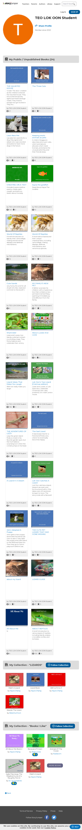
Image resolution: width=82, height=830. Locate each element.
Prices (52, 811)
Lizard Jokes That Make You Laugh (14, 383)
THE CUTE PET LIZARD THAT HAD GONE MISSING (40, 532)
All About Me (12, 629)
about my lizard (14, 579)
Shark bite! (11, 333)
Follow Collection (59, 665)
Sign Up (74, 12)
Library (49, 4)
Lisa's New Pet (13, 135)
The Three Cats (39, 86)
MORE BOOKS (55, 765)
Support (57, 4)
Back (9, 793)
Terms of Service (26, 811)
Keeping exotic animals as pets (39, 136)
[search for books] (74, 4)
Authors (42, 4)
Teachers (25, 4)
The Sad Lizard (38, 431)
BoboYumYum (15, 713)
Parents (34, 4)
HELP (76, 827)
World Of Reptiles (14, 234)
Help (61, 811)
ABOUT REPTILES (40, 629)
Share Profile (45, 26)
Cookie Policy (50, 828)
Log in (63, 12)
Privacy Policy (41, 811)
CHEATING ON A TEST (16, 185)
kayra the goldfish (40, 185)
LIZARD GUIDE (38, 579)
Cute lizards (12, 283)
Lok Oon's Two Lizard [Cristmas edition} (41, 383)
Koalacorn (57, 754)
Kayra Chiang (15, 691)
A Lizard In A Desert (15, 481)
